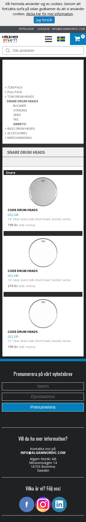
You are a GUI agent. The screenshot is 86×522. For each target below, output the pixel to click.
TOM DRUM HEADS (20, 96)
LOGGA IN (42, 29)
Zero (17, 115)
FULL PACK (14, 92)
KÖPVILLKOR (25, 29)
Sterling (20, 110)
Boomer (19, 105)
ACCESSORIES (17, 133)
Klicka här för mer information (49, 14)
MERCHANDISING (19, 137)
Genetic (19, 124)
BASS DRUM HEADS (21, 128)
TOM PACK (14, 87)
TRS (16, 119)
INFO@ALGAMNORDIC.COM (68, 29)
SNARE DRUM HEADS (22, 101)
